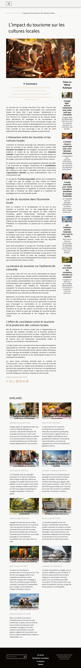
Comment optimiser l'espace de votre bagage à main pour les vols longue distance (24, 560)
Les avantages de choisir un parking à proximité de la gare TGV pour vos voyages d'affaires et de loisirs (56, 560)
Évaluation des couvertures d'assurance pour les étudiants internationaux (57, 511)
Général (16, 13)
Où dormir (40, 655)
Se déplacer (40, 661)
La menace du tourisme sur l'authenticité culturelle (30, 94)
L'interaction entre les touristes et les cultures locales (30, 87)
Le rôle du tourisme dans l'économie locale (30, 91)
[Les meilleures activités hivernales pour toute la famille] (67, 219)
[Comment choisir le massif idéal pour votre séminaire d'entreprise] (67, 136)
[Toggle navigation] (9, 4)
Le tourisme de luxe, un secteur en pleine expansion (24, 606)
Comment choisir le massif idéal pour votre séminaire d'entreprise (67, 147)
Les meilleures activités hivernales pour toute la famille (67, 230)
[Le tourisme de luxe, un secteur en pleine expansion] (24, 602)
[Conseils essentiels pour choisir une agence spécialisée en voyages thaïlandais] (67, 176)
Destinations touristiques (40, 658)
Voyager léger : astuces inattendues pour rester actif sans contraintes (67, 107)
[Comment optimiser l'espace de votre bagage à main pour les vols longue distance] (24, 554)
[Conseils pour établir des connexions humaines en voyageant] (67, 260)
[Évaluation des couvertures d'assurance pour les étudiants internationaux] (56, 506)
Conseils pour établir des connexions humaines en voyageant (67, 271)
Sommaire (31, 83)
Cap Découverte (64, 659)
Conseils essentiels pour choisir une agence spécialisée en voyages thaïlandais (67, 189)
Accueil (8, 13)
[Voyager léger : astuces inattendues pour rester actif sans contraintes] (67, 95)
